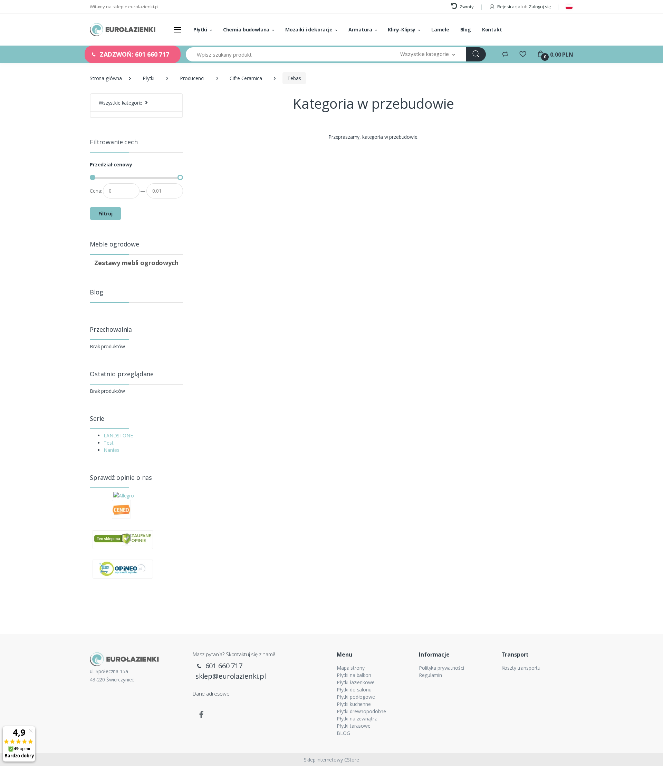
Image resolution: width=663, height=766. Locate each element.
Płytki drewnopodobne (361, 711)
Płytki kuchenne (354, 704)
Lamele (440, 29)
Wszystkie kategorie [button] (120, 102)
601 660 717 (223, 665)
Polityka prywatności (441, 668)
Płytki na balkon (354, 675)
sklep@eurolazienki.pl (230, 676)
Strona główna (106, 78)
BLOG (343, 733)
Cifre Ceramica (246, 78)
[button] (427, 54)
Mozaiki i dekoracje (309, 29)
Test (108, 442)
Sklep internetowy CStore (331, 759)
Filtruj (105, 213)
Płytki (200, 29)
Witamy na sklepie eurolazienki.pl (124, 6)
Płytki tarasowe (354, 726)
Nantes (111, 450)
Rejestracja (508, 6)
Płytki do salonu (354, 689)
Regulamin (430, 675)
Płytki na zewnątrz (356, 718)
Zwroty (466, 6)
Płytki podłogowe (356, 697)
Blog (465, 29)
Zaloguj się (539, 6)
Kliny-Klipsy (401, 29)
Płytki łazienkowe (356, 682)
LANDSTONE (118, 435)
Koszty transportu (521, 668)
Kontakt (492, 29)
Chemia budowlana (246, 29)
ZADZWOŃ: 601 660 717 (133, 54)
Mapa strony (350, 668)
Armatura (360, 29)
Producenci (192, 78)
